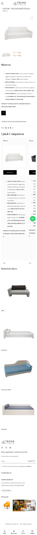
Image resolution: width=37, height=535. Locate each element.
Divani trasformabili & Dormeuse (20, 8)
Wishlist (32, 533)
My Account (14, 533)
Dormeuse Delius (6, 389)
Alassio (31, 140)
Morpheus (4, 350)
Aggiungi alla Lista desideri (3, 113)
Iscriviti (30, 461)
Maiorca (5, 140)
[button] (6, 490)
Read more (10, 172)
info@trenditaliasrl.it (7, 479)
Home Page (6, 8)
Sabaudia (4, 429)
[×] (32, 218)
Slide (2, 310)
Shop (4, 533)
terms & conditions (25, 466)
